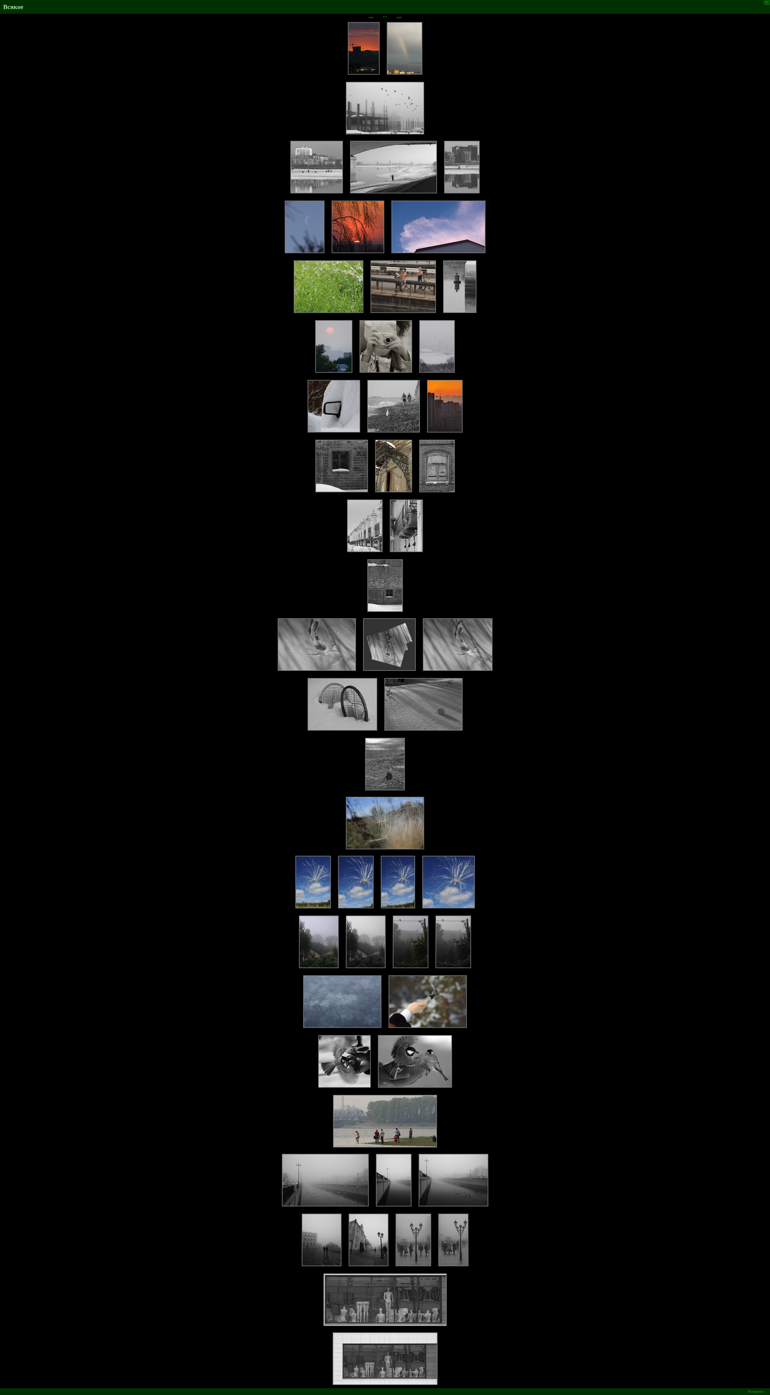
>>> (399, 17)
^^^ (385, 17)
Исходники (756, 1391)
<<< (371, 17)
